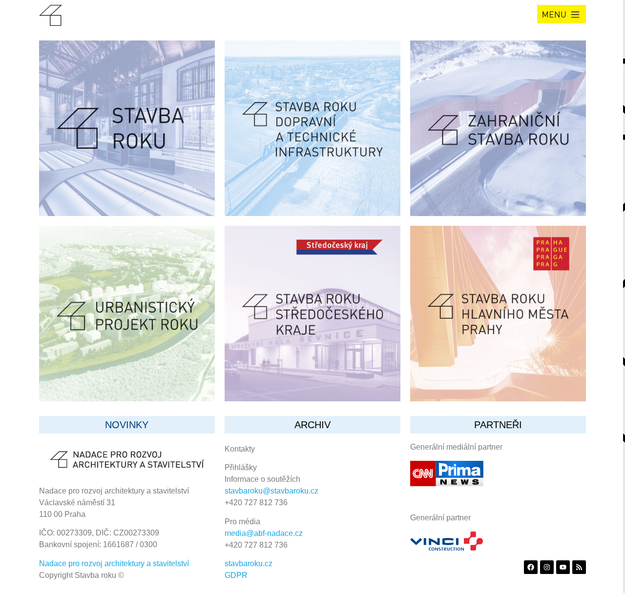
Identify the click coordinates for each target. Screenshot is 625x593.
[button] (561, 14)
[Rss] (579, 567)
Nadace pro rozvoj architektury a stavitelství (114, 563)
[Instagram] (547, 567)
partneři (498, 424)
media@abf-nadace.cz (264, 533)
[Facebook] (531, 567)
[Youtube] (563, 567)
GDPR (236, 575)
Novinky (126, 424)
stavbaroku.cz (248, 563)
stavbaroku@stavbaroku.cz (271, 491)
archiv (312, 424)
